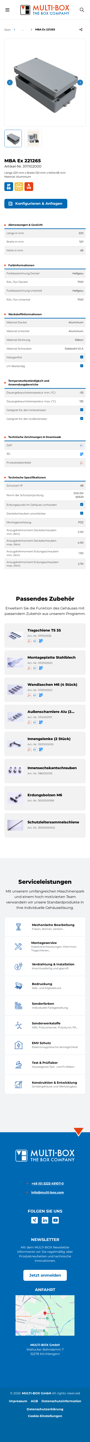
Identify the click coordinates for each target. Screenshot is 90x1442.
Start (7, 29)
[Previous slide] (10, 82)
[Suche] (82, 10)
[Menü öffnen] (7, 10)
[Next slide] (80, 82)
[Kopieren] (81, 29)
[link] (34, 1220)
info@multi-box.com (47, 1192)
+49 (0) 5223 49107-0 (47, 1183)
